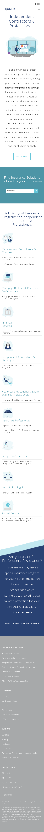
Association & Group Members (14, 658)
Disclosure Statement (10, 715)
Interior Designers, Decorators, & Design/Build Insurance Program (17, 462)
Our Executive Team (9, 701)
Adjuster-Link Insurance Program (16, 426)
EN (35, 4)
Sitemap (5, 739)
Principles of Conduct (10, 758)
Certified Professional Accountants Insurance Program (22, 332)
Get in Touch (22, 156)
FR (39, 4)
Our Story (5, 696)
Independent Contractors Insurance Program (18, 366)
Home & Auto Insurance (11, 672)
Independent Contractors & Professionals (18, 662)
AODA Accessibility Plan (11, 719)
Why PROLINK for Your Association (15, 681)
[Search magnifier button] (36, 191)
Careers (5, 705)
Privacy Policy (7, 710)
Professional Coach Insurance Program (19, 264)
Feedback (6, 744)
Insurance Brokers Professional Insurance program (20, 431)
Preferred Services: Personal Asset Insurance (19, 667)
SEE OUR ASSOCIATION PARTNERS (22, 623)
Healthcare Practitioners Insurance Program (21, 400)
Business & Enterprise (10, 653)
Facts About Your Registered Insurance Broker (20, 753)
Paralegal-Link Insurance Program (17, 493)
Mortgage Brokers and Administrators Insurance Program (19, 297)
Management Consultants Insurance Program (18, 259)
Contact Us (6, 748)
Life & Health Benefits (10, 676)
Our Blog (5, 735)
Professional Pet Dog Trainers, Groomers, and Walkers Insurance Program (20, 519)
